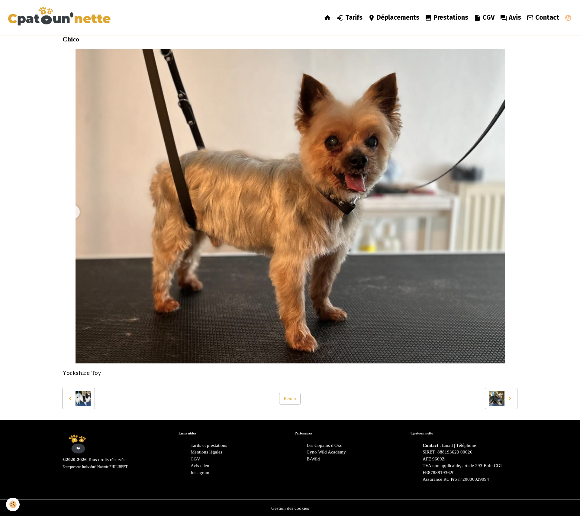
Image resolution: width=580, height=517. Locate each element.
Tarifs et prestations (209, 445)
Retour (290, 398)
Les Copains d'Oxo (325, 445)
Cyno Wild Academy (326, 452)
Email (447, 445)
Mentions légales (206, 452)
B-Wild (313, 459)
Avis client (201, 465)
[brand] (61, 17)
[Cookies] (13, 504)
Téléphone (466, 445)
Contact (546, 17)
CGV (488, 17)
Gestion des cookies (290, 508)
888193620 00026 (454, 452)
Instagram (200, 472)
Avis (514, 17)
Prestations (450, 17)
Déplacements (397, 17)
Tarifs (353, 17)
